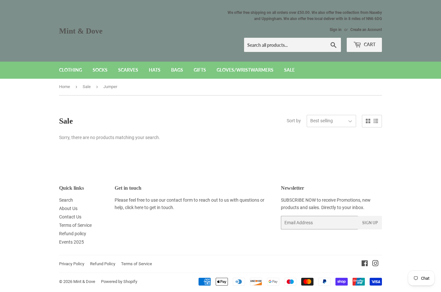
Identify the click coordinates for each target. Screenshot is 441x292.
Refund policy (72, 233)
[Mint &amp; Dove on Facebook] (364, 264)
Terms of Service (75, 225)
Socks (100, 70)
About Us (68, 208)
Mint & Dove (81, 30)
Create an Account (366, 29)
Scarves (128, 70)
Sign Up (370, 222)
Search (66, 200)
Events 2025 (71, 242)
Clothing (70, 70)
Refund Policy (102, 263)
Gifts (200, 70)
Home (64, 86)
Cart (369, 44)
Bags (177, 70)
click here (134, 207)
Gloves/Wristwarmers (245, 70)
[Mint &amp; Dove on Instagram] (375, 264)
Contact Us (70, 216)
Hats (154, 70)
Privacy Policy (71, 263)
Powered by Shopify (119, 281)
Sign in (336, 29)
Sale (289, 70)
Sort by (294, 120)
